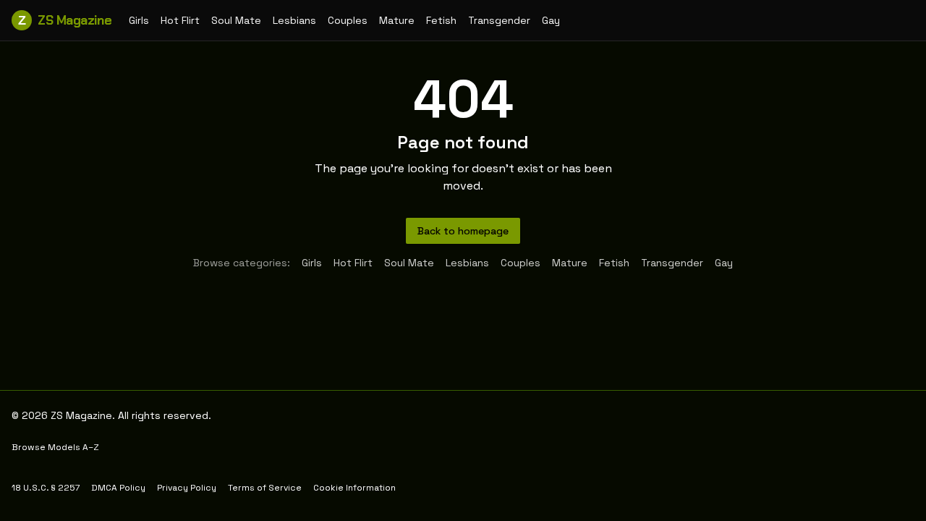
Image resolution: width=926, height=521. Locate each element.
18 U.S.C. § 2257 (46, 488)
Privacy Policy (186, 488)
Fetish (441, 20)
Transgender (499, 20)
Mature (397, 20)
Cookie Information (354, 488)
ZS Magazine (64, 20)
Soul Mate (236, 20)
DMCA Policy (118, 488)
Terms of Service (265, 488)
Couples (348, 20)
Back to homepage (463, 230)
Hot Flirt (180, 20)
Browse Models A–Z (55, 447)
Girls (139, 20)
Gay (551, 20)
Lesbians (294, 20)
